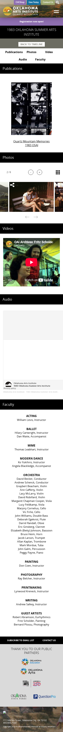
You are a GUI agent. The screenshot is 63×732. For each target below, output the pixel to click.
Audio (23, 59)
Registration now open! (32, 21)
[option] (31, 197)
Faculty (40, 59)
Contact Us (48, 2)
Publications (14, 52)
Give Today (34, 2)
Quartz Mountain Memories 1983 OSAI (31, 143)
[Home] (20, 11)
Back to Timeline (31, 44)
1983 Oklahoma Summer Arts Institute (43, 392)
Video (49, 52)
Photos (31, 52)
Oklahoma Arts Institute (13, 392)
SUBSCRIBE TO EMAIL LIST (20, 640)
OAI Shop (20, 2)
